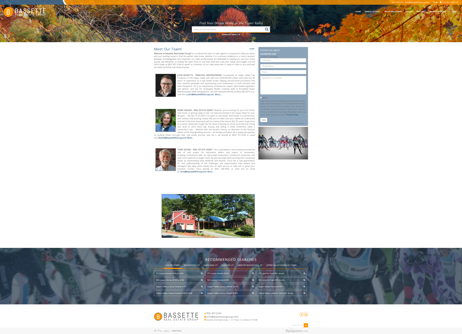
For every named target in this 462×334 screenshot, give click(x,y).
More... (190, 137)
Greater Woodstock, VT (250, 265)
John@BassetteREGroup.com (201, 94)
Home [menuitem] (358, 11)
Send (264, 120)
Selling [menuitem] (409, 11)
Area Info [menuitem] (421, 11)
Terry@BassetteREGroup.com (193, 171)
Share (251, 49)
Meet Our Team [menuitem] (437, 11)
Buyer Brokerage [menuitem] (393, 11)
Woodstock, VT (192, 265)
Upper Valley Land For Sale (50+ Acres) (276, 293)
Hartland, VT (211, 265)
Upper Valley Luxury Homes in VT (171, 286)
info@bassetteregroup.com (417, 2)
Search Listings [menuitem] (372, 11)
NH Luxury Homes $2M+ (218, 280)
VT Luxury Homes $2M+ (218, 273)
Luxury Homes (172, 265)
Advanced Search (230, 34)
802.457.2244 (397, 2)
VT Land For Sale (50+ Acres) (271, 273)
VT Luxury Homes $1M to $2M (169, 273)
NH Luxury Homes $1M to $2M (170, 280)
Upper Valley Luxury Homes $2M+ (222, 293)
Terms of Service (298, 123)
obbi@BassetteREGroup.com (173, 137)
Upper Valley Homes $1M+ (271, 286)
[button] (267, 29)
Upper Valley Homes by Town (281, 265)
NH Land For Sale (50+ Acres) (272, 280)
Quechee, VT (227, 265)
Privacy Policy (292, 114)
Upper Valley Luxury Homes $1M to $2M (174, 293)
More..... (218, 94)
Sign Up (454, 2)
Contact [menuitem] (454, 11)
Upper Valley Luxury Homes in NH (222, 286)
